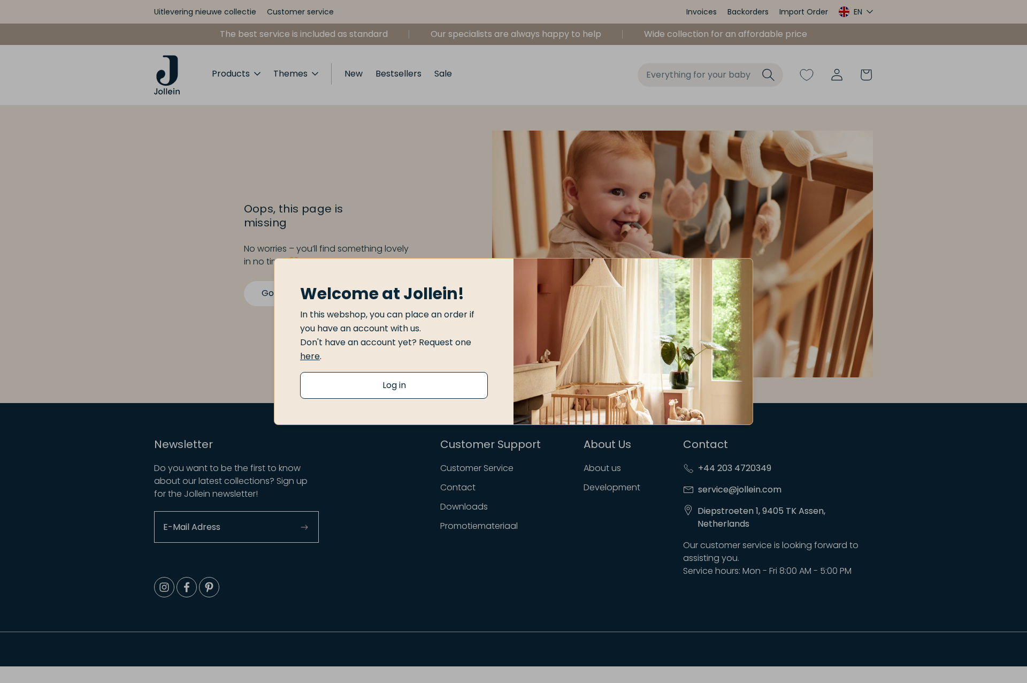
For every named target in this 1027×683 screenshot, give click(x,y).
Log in (394, 385)
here (310, 356)
